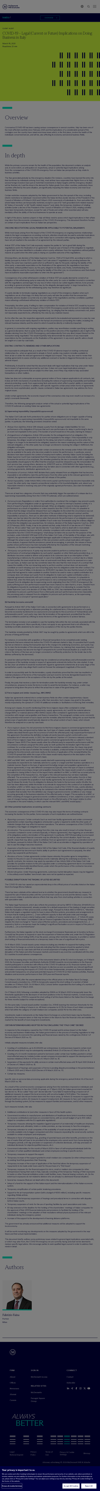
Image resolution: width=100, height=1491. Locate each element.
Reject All (89, 1486)
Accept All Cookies (71, 1486)
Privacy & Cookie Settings (12, 1486)
